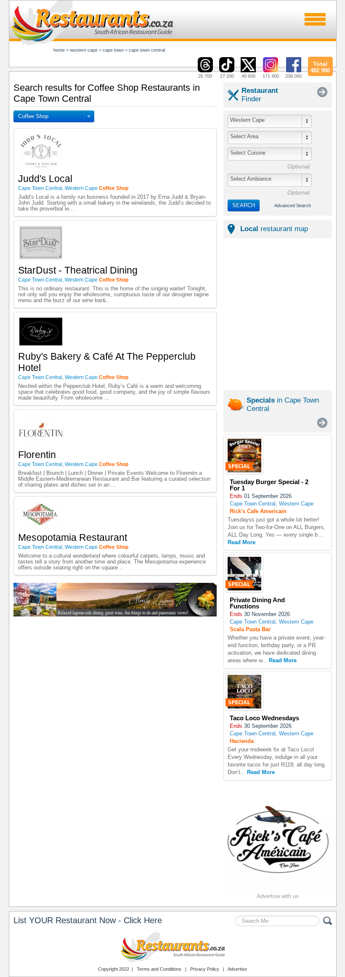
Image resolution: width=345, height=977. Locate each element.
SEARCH (243, 205)
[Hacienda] (244, 692)
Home (59, 50)
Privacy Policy (204, 969)
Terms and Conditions (159, 969)
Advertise (237, 969)
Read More (241, 542)
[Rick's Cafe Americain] (244, 456)
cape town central (147, 50)
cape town (113, 50)
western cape (84, 50)
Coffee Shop (33, 116)
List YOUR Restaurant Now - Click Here (87, 920)
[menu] (315, 19)
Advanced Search (292, 205)
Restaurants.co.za (172, 947)
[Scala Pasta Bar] (244, 574)
